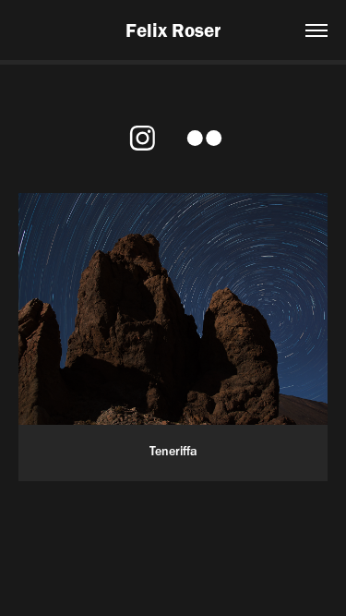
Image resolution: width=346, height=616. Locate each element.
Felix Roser (173, 30)
